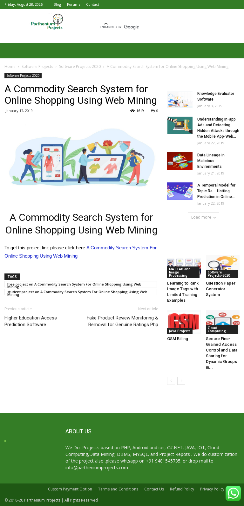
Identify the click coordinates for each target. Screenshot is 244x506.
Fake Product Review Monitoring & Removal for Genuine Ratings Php (122, 321)
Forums (73, 4)
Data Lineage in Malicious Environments (211, 161)
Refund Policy (182, 489)
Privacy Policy (212, 489)
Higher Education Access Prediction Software (30, 321)
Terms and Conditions (118, 489)
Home (10, 66)
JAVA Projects (180, 331)
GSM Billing (177, 338)
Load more (201, 217)
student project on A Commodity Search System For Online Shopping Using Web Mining (77, 292)
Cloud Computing (217, 329)
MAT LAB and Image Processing (180, 272)
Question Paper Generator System (220, 289)
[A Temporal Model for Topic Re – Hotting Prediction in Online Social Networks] (180, 191)
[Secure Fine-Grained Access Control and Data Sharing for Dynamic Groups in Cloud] (223, 321)
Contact (92, 4)
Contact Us (154, 489)
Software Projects (37, 66)
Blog (57, 4)
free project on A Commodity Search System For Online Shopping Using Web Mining (74, 284)
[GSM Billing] (184, 321)
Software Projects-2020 (80, 66)
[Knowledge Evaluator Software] (180, 99)
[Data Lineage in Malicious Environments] (180, 161)
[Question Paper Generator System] (223, 266)
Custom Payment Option (70, 489)
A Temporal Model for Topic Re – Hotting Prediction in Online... (216, 191)
